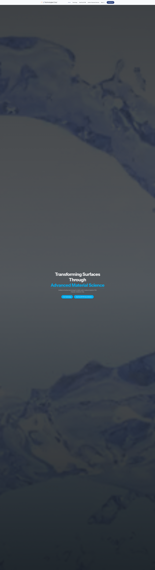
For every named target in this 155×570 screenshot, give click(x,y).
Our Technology (67, 296)
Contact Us (110, 2)
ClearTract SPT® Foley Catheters (84, 296)
